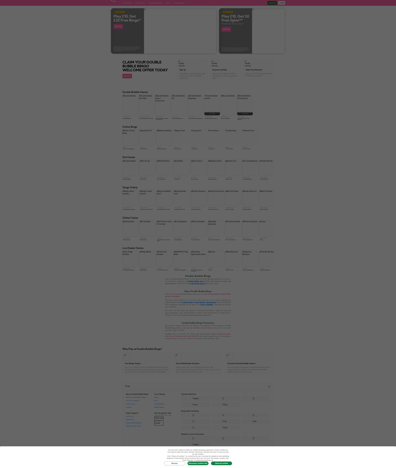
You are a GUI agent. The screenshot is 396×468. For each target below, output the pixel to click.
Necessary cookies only (198, 463)
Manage (174, 463)
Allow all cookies (221, 463)
